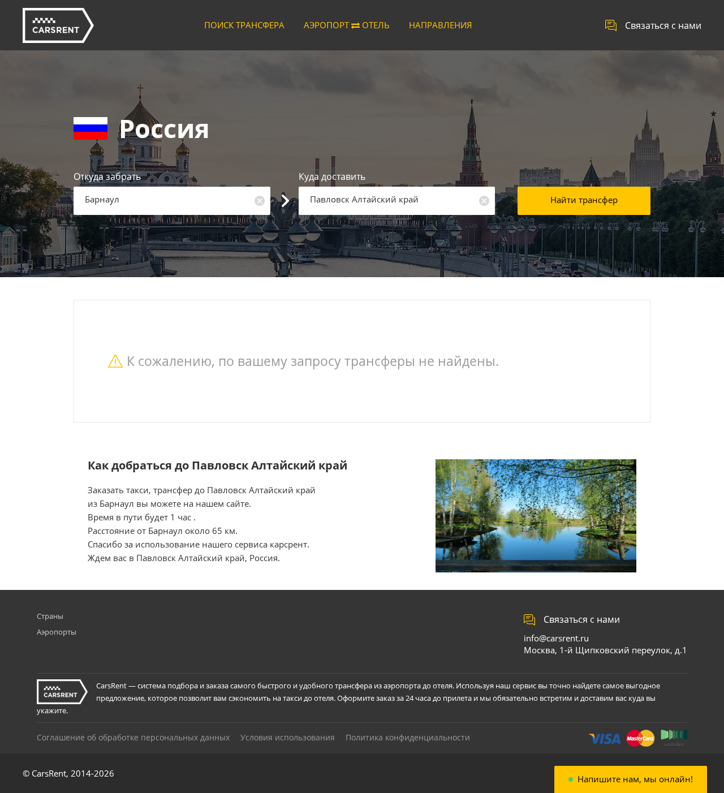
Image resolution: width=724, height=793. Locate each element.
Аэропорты (56, 632)
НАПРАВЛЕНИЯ (440, 25)
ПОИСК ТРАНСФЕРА (244, 25)
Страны (50, 616)
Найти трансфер (584, 199)
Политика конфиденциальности (408, 737)
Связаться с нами (663, 25)
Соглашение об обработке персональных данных (133, 737)
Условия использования (287, 737)
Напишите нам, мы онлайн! (635, 779)
